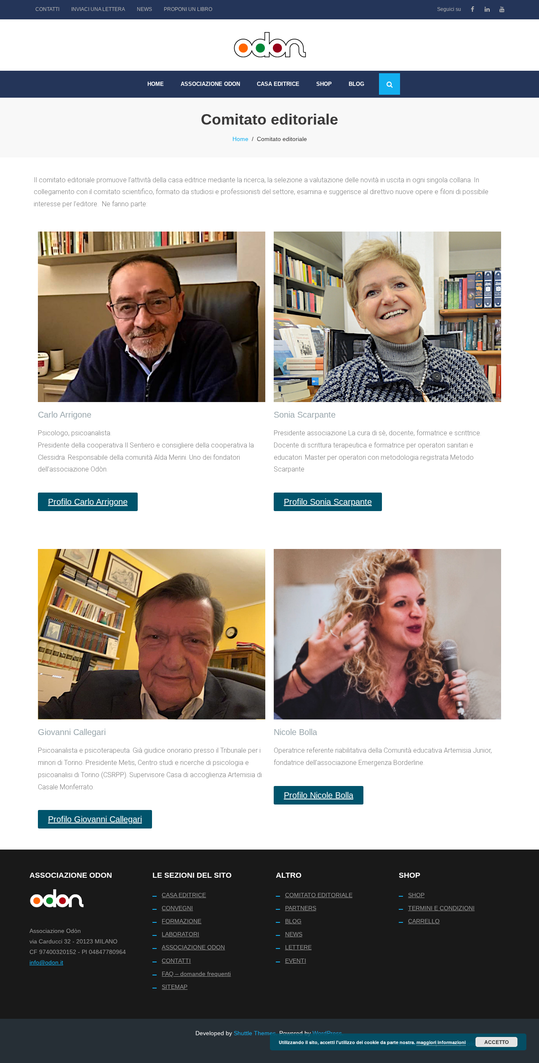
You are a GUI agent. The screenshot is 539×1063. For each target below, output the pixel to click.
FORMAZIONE (181, 921)
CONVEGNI (177, 908)
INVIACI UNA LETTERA (98, 9)
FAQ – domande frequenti (196, 973)
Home (240, 139)
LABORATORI (180, 934)
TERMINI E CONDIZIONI (441, 908)
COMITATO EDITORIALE (318, 895)
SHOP (416, 895)
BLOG (293, 921)
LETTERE (298, 947)
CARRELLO (424, 921)
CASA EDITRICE (184, 895)
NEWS (144, 9)
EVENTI (295, 960)
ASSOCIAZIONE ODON (193, 947)
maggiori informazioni (441, 1042)
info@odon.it (46, 962)
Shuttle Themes (255, 1033)
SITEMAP (174, 986)
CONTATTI (47, 9)
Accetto (496, 1042)
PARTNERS (300, 908)
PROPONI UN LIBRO (188, 9)
